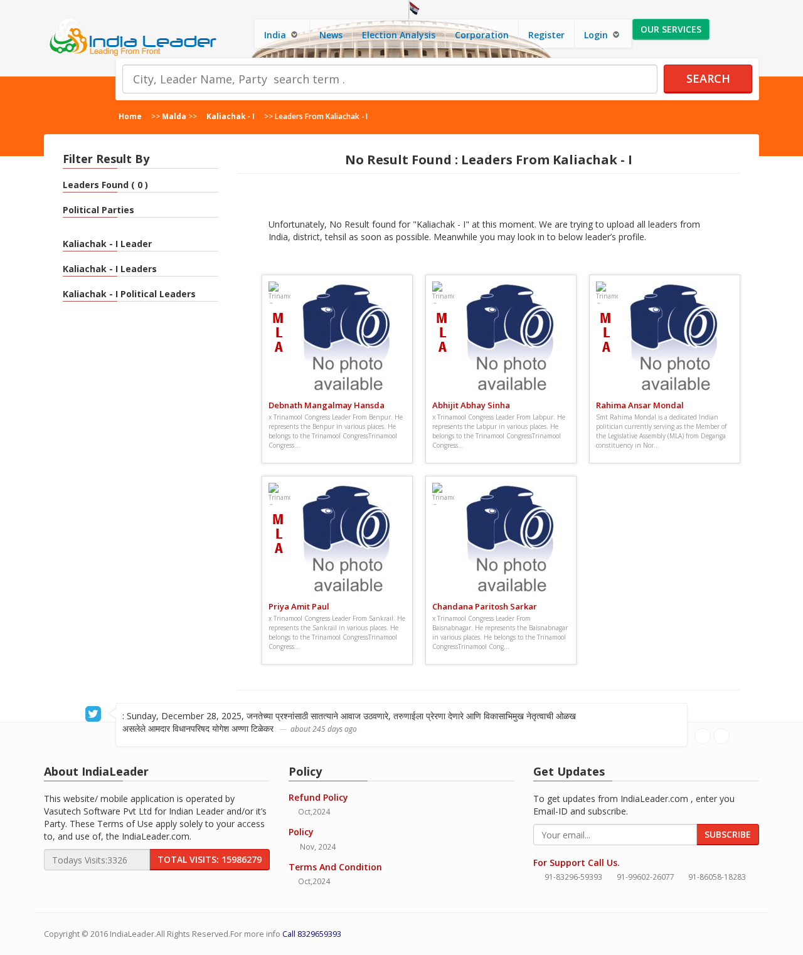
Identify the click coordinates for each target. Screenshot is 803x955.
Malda (174, 116)
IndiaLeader (132, 934)
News (331, 35)
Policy (301, 832)
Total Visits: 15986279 (209, 859)
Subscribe (728, 834)
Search (708, 78)
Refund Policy (318, 797)
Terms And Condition (335, 867)
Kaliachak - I (230, 116)
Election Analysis (398, 35)
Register (546, 35)
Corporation (482, 35)
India (276, 35)
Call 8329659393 (311, 934)
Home (130, 116)
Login (597, 35)
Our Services (671, 29)
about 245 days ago (323, 729)
